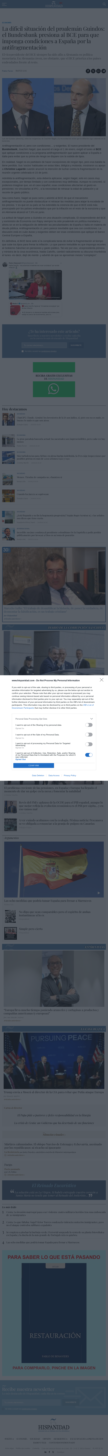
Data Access (54, 775)
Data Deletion (38, 775)
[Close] (102, 680)
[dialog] (54, 728)
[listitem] (54, 718)
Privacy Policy (70, 775)
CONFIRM (34, 766)
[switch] (89, 725)
